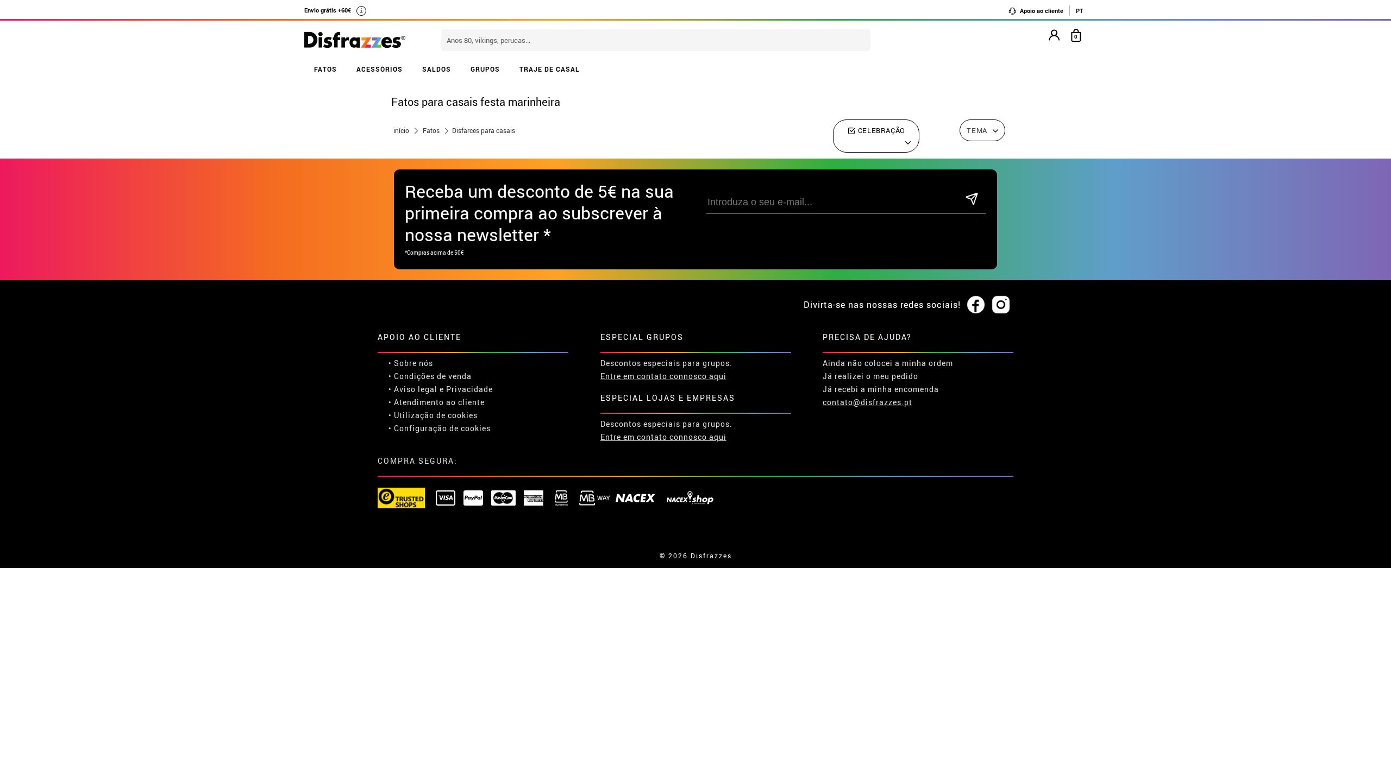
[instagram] (1001, 305)
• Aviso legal (413, 389)
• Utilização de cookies (433, 415)
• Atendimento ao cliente (437, 402)
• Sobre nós (411, 363)
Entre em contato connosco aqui (663, 376)
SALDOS (436, 69)
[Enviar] (972, 199)
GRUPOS (485, 69)
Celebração (880, 130)
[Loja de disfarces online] (354, 40)
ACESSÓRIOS (379, 69)
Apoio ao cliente (1040, 11)
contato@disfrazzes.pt (867, 402)
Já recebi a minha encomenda (881, 389)
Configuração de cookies (442, 428)
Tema (977, 130)
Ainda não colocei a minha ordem (888, 363)
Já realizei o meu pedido (870, 376)
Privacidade (469, 389)
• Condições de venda (430, 376)
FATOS (325, 69)
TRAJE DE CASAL (549, 69)
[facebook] (976, 305)
